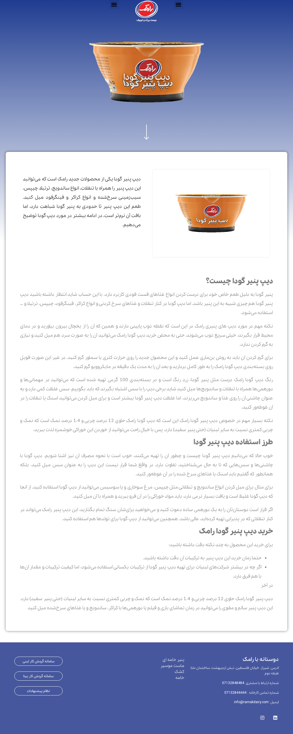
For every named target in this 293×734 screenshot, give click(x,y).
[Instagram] (262, 716)
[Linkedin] (275, 716)
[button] (114, 4)
